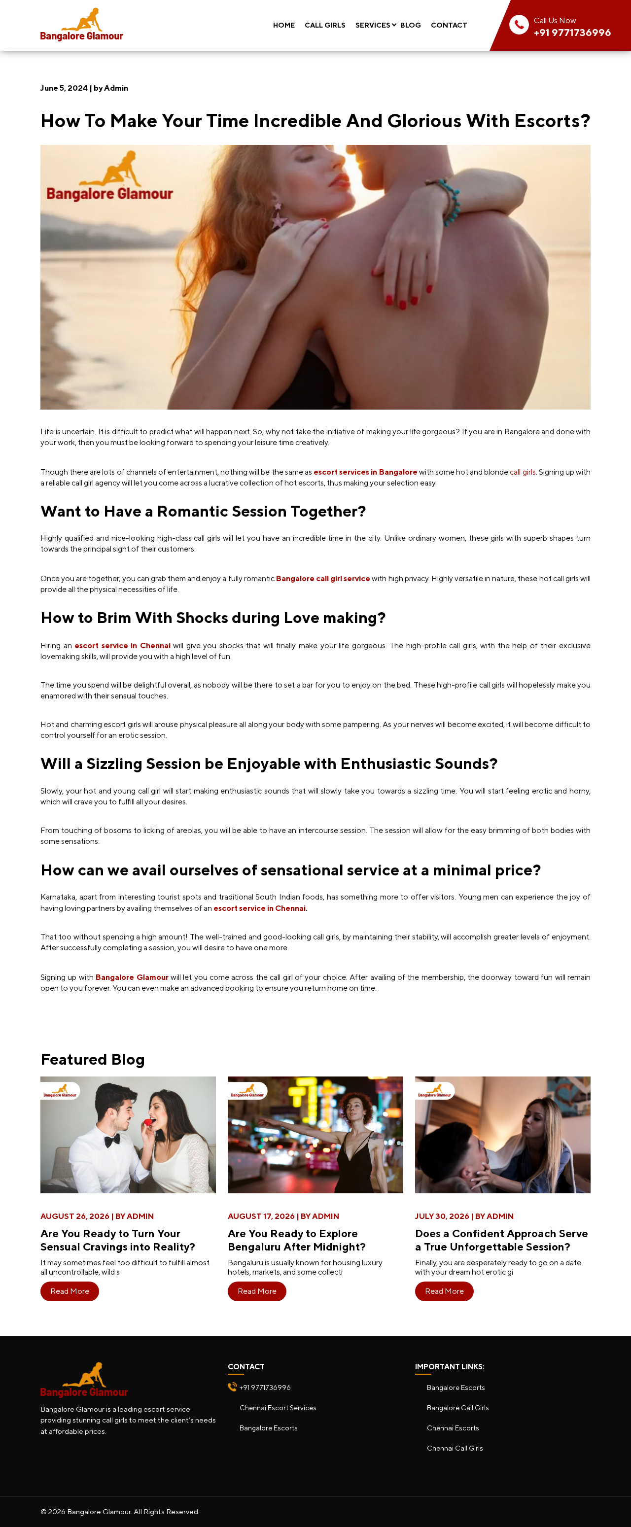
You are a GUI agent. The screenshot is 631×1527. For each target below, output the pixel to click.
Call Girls (325, 25)
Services (372, 25)
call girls (522, 472)
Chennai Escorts (453, 1427)
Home (284, 25)
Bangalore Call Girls (458, 1407)
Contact (449, 25)
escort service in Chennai (259, 908)
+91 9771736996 (572, 32)
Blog (410, 25)
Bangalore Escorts (269, 1427)
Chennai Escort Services (278, 1407)
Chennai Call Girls (455, 1448)
